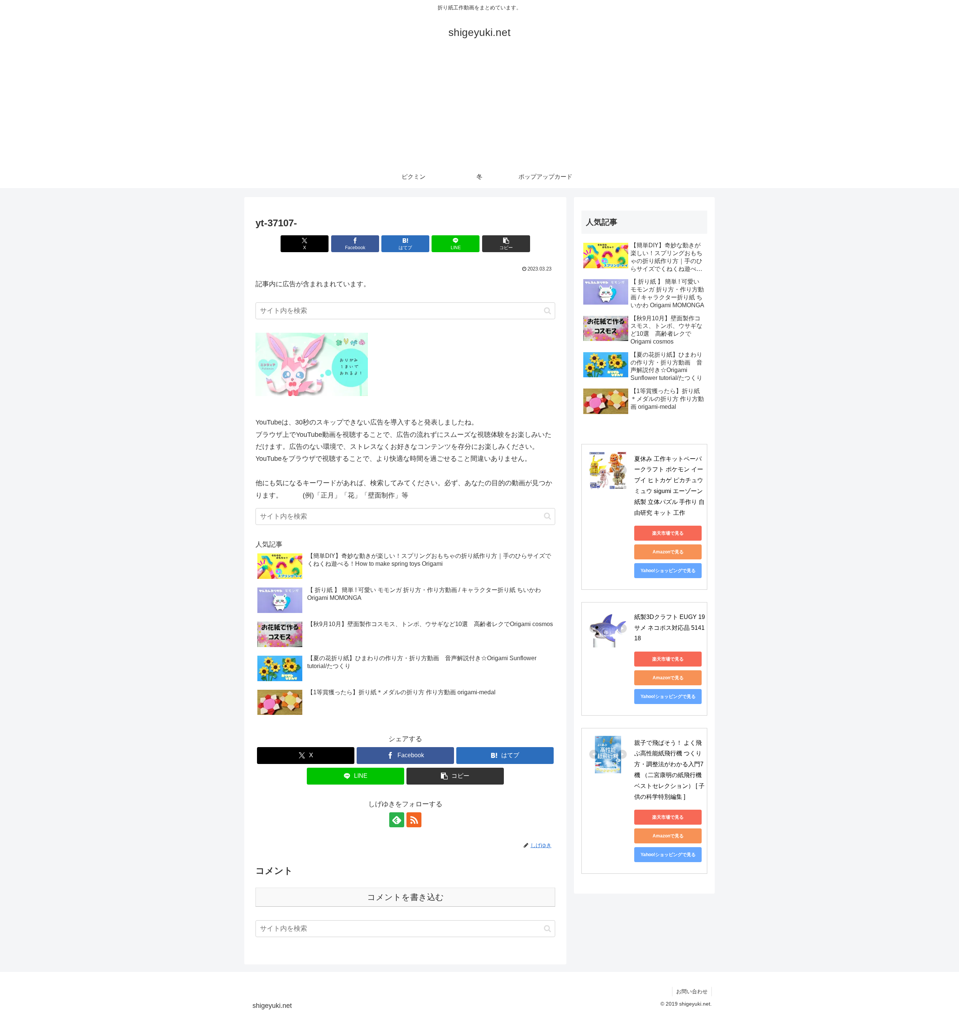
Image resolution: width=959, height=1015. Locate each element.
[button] (506, 243)
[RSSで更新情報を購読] (413, 819)
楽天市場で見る (668, 533)
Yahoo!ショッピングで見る (668, 570)
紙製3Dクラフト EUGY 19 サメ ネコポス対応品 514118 (670, 628)
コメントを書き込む (405, 897)
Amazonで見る (668, 552)
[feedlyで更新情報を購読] (396, 819)
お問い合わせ (692, 991)
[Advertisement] (479, 109)
